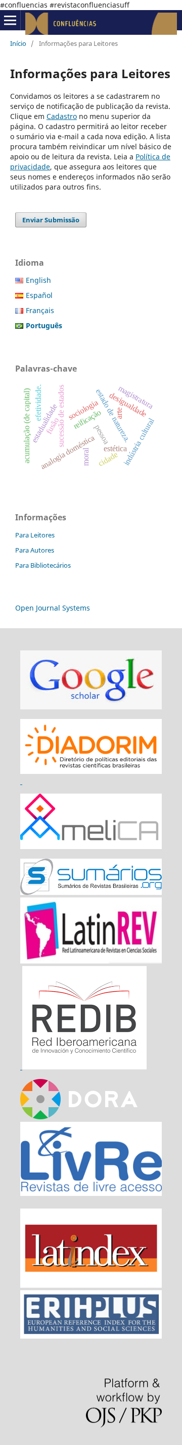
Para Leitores (35, 534)
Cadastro (62, 116)
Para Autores (34, 550)
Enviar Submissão (50, 219)
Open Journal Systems (52, 608)
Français (40, 310)
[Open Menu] (10, 20)
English (38, 280)
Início (18, 43)
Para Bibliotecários (43, 565)
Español (39, 295)
